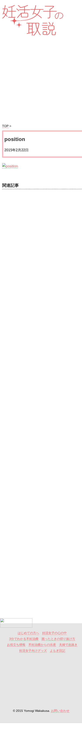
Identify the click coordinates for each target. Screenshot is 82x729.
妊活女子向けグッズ (33, 650)
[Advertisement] (41, 372)
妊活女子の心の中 (54, 633)
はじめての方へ (28, 633)
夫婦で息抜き (68, 644)
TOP (5, 126)
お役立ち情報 (16, 644)
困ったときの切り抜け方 (58, 639)
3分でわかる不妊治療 (23, 639)
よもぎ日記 (57, 650)
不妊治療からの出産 (42, 644)
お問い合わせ (60, 710)
